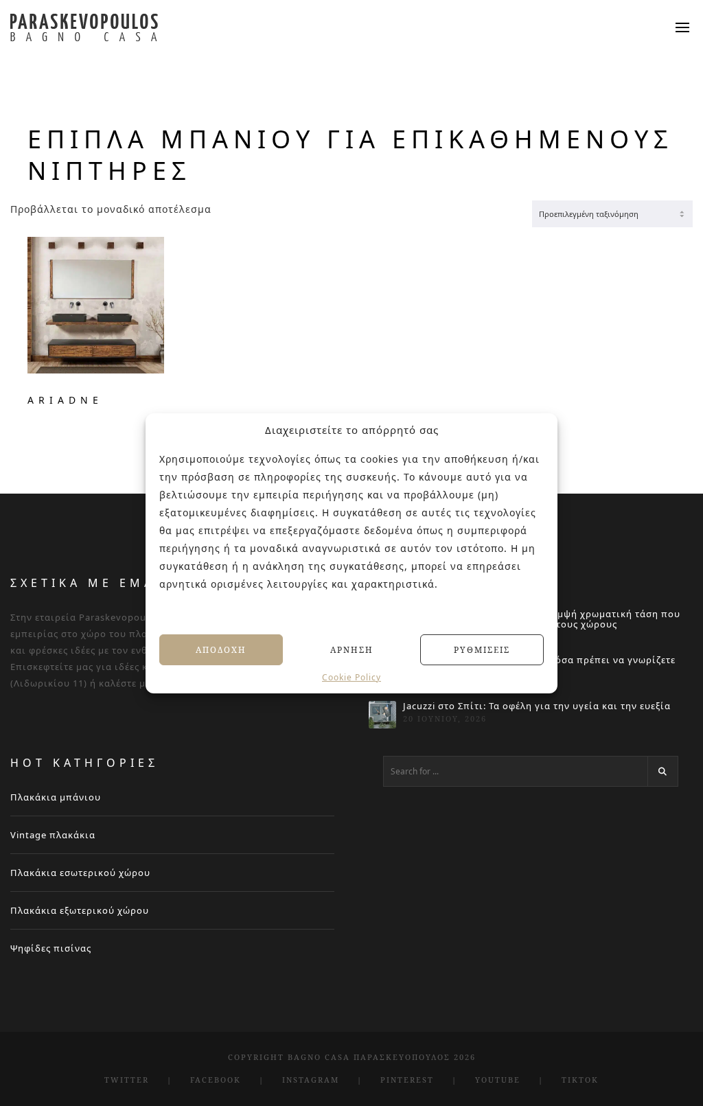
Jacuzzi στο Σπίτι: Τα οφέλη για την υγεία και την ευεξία (537, 706)
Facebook (215, 1079)
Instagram (310, 1079)
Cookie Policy (351, 677)
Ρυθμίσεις (482, 649)
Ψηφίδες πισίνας (50, 948)
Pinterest (407, 1079)
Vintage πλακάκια (52, 835)
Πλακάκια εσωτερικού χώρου (80, 872)
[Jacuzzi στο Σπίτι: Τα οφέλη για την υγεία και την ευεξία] (382, 714)
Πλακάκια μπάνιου (55, 797)
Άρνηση (351, 649)
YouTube (497, 1079)
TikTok (580, 1079)
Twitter (126, 1079)
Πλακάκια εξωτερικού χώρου (79, 910)
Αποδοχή (221, 649)
